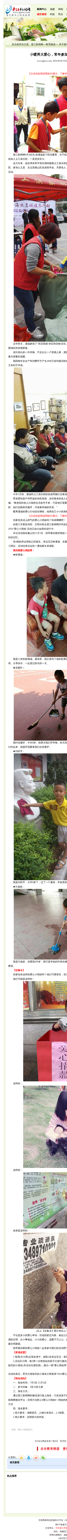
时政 (52, 14)
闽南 (60, 9)
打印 (63, 1441)
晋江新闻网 (37, 44)
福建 (52, 9)
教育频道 (50, 44)
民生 (60, 14)
